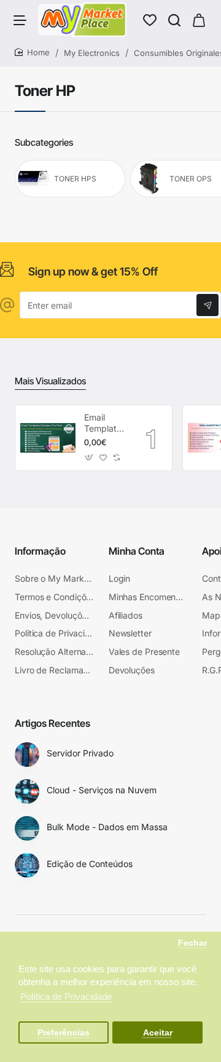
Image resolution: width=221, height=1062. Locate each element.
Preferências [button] (63, 1032)
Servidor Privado (80, 753)
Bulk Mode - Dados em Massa (107, 827)
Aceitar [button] (158, 1032)
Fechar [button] (192, 943)
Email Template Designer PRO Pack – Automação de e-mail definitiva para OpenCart (106, 423)
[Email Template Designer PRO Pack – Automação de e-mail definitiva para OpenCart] (48, 438)
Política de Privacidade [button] (66, 996)
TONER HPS (75, 178)
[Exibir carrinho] (199, 19)
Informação (40, 551)
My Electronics (92, 53)
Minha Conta (137, 551)
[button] (89, 457)
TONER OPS (190, 178)
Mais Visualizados (50, 381)
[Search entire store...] (174, 19)
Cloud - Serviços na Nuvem (102, 790)
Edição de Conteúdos (90, 863)
